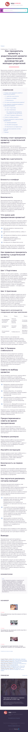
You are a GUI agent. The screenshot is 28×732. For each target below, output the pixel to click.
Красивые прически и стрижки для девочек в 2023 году (13, 698)
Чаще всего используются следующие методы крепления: (14, 112)
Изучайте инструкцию (11, 124)
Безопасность (9, 100)
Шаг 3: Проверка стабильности (13, 115)
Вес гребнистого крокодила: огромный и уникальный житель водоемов (14, 662)
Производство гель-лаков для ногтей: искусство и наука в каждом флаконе (13, 630)
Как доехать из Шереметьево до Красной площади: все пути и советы (12, 669)
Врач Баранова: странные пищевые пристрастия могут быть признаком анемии (14, 659)
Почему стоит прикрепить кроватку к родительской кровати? (13, 93)
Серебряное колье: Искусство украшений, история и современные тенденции (13, 666)
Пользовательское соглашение (14, 718)
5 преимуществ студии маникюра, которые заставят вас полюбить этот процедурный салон (13, 646)
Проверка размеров (10, 122)
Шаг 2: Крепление (10, 109)
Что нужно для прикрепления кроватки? (14, 102)
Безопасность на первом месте (13, 126)
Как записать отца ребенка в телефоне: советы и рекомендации (13, 664)
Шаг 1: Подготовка (10, 107)
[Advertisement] (14, 27)
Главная (2, 46)
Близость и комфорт (11, 98)
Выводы (6, 132)
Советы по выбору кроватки (11, 117)
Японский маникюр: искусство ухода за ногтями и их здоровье (14, 614)
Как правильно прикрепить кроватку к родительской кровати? (13, 105)
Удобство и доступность (12, 96)
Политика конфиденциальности (14, 725)
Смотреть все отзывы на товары (7, 651)
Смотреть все (24, 675)
